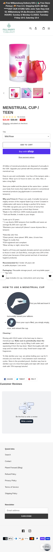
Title (4, 132)
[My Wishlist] (39, 28)
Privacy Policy (11, 480)
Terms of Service (12, 487)
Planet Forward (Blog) (13, 468)
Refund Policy (10, 474)
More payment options (27, 157)
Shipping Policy (11, 493)
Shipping (6, 123)
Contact (8, 461)
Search (8, 455)
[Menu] (48, 28)
